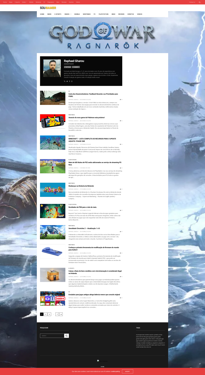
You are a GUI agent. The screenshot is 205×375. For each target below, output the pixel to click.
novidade (143, 343)
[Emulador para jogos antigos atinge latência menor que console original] (52, 298)
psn (144, 345)
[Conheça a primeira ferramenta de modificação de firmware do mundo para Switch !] (52, 251)
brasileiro (147, 334)
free (145, 336)
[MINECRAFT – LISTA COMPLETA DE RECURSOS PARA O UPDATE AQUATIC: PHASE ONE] (52, 142)
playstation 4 (161, 343)
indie (149, 339)
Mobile (31, 2)
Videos (78, 2)
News (10, 2)
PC (44, 2)
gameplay (151, 336)
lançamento (149, 341)
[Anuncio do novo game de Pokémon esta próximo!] (52, 121)
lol (153, 341)
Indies (24, 2)
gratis (146, 339)
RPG (150, 345)
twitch (163, 345)
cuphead (156, 334)
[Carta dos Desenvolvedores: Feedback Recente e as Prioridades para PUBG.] (52, 98)
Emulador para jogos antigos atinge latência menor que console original (94, 295)
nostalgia (138, 343)
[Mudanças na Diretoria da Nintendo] (52, 190)
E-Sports (17, 2)
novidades (148, 343)
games (159, 336)
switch (156, 345)
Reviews (64, 2)
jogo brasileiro (139, 341)
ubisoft (138, 347)
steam (152, 345)
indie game (158, 339)
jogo (163, 339)
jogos (144, 341)
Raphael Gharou (74, 61)
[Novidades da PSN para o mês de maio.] (52, 211)
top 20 (159, 345)
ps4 (142, 345)
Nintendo (38, 2)
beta (143, 334)
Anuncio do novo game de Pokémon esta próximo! (87, 118)
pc (151, 343)
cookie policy (115, 371)
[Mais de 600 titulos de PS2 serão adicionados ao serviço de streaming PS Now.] (52, 166)
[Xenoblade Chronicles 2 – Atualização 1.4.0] (52, 232)
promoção (138, 345)
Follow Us (192, 2)
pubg (147, 345)
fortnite (142, 336)
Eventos (71, 2)
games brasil (139, 339)
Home (5, 2)
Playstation (51, 2)
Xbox (57, 2)
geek (144, 339)
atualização (139, 334)
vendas (141, 347)
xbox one (148, 347)
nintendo (160, 341)
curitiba (160, 334)
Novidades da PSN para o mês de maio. (83, 207)
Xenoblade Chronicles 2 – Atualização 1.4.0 (84, 228)
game (147, 336)
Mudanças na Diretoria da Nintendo (81, 186)
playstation (155, 343)
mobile (155, 341)
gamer (155, 336)
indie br (153, 339)
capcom (151, 334)
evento (137, 336)
